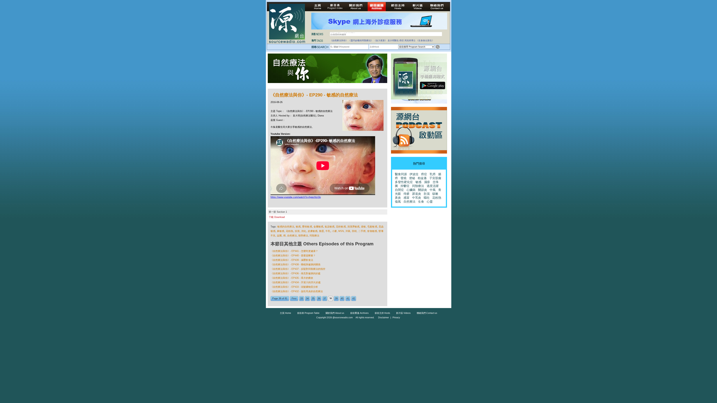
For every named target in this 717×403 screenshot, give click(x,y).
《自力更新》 (380, 40)
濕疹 (427, 182)
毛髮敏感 (372, 226)
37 (324, 298)
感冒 (406, 197)
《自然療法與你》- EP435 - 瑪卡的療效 (292, 278)
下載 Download (277, 217)
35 (313, 298)
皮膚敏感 (313, 231)
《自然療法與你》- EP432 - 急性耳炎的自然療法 (297, 291)
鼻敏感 (280, 231)
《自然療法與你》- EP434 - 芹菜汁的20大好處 (296, 282)
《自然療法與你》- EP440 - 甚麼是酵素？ (293, 255)
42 (353, 298)
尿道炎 (416, 193)
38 (330, 298)
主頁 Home (285, 313)
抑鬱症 (405, 186)
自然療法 (292, 235)
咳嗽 (435, 193)
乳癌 (433, 174)
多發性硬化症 (404, 182)
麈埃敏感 (307, 226)
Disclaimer (383, 317)
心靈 (430, 201)
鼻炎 (398, 197)
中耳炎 (416, 197)
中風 (433, 189)
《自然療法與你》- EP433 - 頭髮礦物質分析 (294, 286)
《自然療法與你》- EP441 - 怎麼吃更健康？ (294, 251)
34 (307, 298)
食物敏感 (372, 231)
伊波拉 (413, 174)
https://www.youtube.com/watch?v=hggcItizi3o (296, 197)
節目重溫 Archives (359, 313)
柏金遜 (422, 178)
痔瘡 (406, 193)
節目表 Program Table (308, 313)
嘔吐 (427, 197)
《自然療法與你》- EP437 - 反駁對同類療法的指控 (298, 269)
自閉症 (399, 189)
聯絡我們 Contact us (427, 313)
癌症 (401, 40)
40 (342, 298)
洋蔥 (347, 231)
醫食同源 (401, 174)
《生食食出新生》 (425, 40)
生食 (421, 201)
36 (319, 298)
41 (348, 298)
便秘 (412, 178)
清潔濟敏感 (353, 226)
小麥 (334, 231)
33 (301, 298)
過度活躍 (433, 186)
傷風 (398, 201)
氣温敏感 (329, 226)
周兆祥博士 (410, 40)
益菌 (279, 235)
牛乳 (327, 231)
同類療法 (314, 235)
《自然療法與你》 (339, 40)
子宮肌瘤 (435, 178)
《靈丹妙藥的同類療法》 (360, 40)
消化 (303, 231)
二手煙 (362, 231)
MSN (341, 231)
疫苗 (297, 231)
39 (336, 298)
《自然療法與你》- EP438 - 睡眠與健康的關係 (295, 264)
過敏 (363, 226)
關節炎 (422, 189)
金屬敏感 (318, 226)
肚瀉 (427, 193)
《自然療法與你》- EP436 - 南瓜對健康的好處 (295, 273)
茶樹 (354, 231)
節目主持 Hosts (382, 313)
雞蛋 (321, 231)
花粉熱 (289, 231)
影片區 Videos (403, 313)
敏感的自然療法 (285, 226)
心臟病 (410, 189)
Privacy (396, 317)
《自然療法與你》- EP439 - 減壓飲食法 (292, 260)
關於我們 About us (335, 313)
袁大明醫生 (393, 40)
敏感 (298, 226)
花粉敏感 (341, 226)
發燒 (403, 178)
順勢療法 (303, 235)
